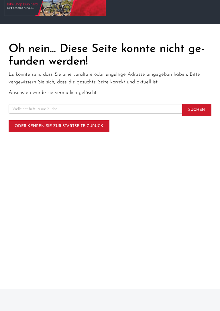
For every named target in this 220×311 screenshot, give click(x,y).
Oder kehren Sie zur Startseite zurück (59, 126)
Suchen (196, 110)
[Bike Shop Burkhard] (55, 8)
